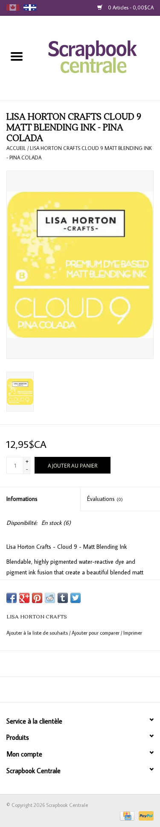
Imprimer (132, 633)
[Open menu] (16, 56)
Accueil (16, 148)
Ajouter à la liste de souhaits (37, 633)
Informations (22, 499)
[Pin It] (37, 598)
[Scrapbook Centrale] (97, 57)
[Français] (29, 7)
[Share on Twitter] (75, 598)
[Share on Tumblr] (63, 598)
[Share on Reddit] (50, 598)
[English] (12, 7)
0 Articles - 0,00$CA (130, 7)
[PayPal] (145, 815)
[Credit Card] (126, 815)
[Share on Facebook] (11, 598)
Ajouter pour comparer (96, 633)
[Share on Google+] (24, 598)
